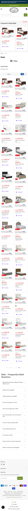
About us (5, 491)
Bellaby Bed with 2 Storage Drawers (5, 213)
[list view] (25, 74)
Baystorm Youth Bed (19, 164)
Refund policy (7, 492)
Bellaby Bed (17, 188)
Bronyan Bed (4, 284)
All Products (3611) (4, 69)
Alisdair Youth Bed (20, 44)
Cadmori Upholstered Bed (20, 310)
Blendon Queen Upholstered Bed (18, 238)
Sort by (8, 74)
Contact (14, 491)
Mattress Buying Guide (18, 492)
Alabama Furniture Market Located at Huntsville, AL (12, 495)
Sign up (20, 478)
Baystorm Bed (4, 161)
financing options (11, 438)
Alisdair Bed (4, 42)
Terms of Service (20, 491)
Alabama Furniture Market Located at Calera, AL (13, 494)
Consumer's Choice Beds (8, 23)
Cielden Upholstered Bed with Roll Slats (20, 356)
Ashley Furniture (19, 45)
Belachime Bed (5, 187)
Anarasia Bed (18, 116)
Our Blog (23, 495)
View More (25, 21)
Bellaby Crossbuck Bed (20, 211)
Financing (10, 491)
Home (2, 53)
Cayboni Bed (4, 334)
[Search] (25, 14)
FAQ (12, 492)
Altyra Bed (4, 117)
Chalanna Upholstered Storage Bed (19, 335)
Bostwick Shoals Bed (6, 260)
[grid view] (22, 74)
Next (19, 367)
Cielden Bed (4, 356)
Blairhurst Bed (4, 237)
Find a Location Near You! (14, 5)
